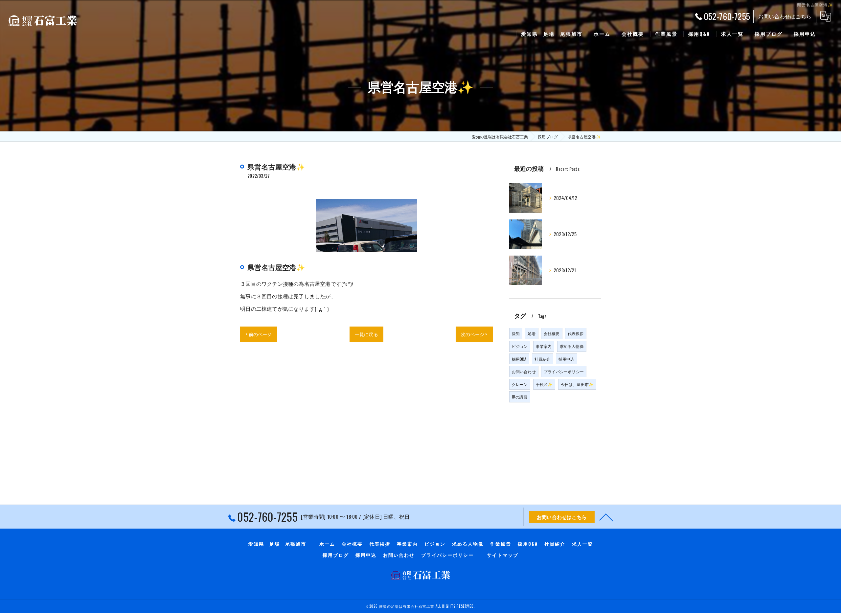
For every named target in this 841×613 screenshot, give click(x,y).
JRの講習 (520, 396)
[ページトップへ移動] (606, 516)
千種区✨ (544, 384)
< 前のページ (258, 333)
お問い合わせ (524, 371)
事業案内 (544, 346)
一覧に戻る (366, 333)
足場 (531, 333)
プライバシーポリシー (564, 371)
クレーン (520, 384)
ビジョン (520, 346)
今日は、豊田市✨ (577, 384)
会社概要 (552, 333)
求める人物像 (572, 346)
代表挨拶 (576, 333)
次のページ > (474, 333)
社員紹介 (542, 359)
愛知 (516, 333)
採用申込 (566, 359)
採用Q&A (519, 359)
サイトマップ (502, 555)
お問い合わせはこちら (784, 16)
